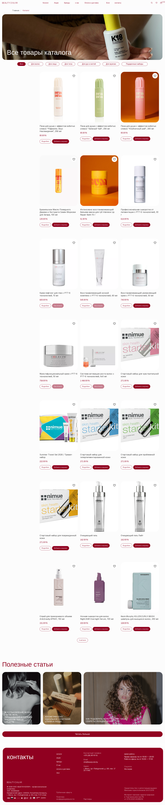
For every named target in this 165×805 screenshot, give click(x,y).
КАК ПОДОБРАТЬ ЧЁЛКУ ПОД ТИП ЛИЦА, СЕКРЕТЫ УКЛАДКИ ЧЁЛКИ (106, 720)
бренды (59, 762)
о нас (77, 3)
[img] (21, 698)
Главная (15, 10)
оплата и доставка (63, 769)
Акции (56, 3)
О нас (58, 765)
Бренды (67, 3)
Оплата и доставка (91, 3)
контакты (118, 3)
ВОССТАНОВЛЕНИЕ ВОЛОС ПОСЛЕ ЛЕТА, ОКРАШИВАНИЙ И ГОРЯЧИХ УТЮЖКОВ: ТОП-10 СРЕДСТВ (18, 717)
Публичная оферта (64, 792)
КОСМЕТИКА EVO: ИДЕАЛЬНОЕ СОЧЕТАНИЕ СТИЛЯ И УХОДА (58, 719)
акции (58, 758)
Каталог (46, 3)
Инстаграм (128, 769)
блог (58, 773)
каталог (59, 754)
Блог (108, 3)
